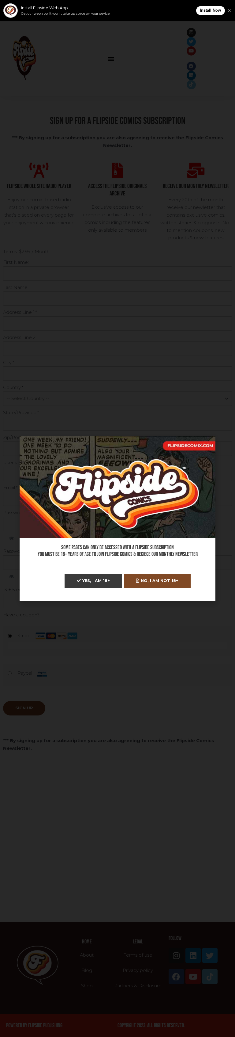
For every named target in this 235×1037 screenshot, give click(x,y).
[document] (117, 518)
